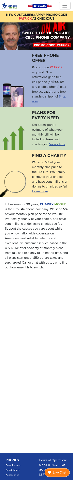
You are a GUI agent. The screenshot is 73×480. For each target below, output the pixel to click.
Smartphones (13, 470)
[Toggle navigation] (65, 6)
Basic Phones (13, 465)
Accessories (12, 475)
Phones (12, 460)
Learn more (40, 191)
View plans (57, 144)
